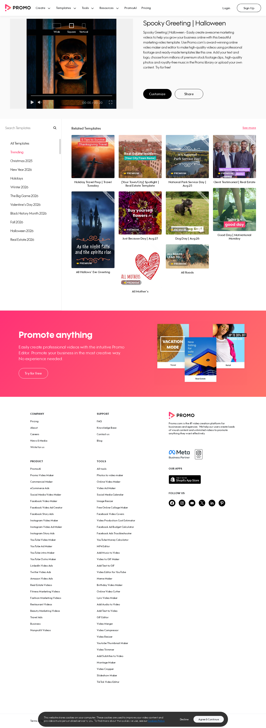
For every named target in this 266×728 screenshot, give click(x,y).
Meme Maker (104, 578)
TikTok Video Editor (108, 681)
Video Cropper (105, 669)
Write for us (37, 447)
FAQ (99, 421)
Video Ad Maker (106, 488)
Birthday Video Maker (109, 585)
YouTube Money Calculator (112, 539)
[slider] (31, 95)
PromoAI (130, 8)
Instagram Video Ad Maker (46, 526)
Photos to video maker (110, 475)
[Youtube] (192, 503)
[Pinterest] (222, 503)
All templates (19, 143)
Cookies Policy (156, 720)
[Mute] (40, 102)
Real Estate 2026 (22, 239)
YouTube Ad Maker (41, 546)
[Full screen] (111, 102)
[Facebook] (179, 454)
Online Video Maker (108, 481)
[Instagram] (198, 454)
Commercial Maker (41, 481)
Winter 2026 (19, 187)
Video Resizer (105, 636)
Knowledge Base (106, 427)
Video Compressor (107, 630)
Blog (99, 440)
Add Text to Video (107, 610)
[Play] (32, 102)
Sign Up (249, 8)
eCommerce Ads (39, 488)
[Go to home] (20, 8)
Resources (107, 8)
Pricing (146, 8)
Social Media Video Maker (45, 494)
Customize (157, 94)
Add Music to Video (108, 552)
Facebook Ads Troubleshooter (114, 533)
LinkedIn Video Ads (41, 565)
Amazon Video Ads (41, 578)
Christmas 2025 (21, 161)
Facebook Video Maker (43, 501)
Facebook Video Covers (110, 514)
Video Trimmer (105, 649)
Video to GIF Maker (108, 559)
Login (226, 8)
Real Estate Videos (41, 585)
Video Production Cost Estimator (116, 520)
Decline (184, 719)
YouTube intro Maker (42, 552)
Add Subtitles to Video (110, 656)
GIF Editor (102, 617)
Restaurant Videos (41, 604)
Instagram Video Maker (44, 520)
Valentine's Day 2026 (25, 204)
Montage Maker (106, 662)
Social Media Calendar (110, 494)
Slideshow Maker (107, 675)
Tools (85, 8)
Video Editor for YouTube (111, 572)
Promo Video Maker (42, 475)
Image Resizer (105, 501)
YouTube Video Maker (43, 539)
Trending (16, 152)
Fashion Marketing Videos (45, 597)
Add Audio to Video (108, 604)
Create (40, 8)
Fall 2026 (16, 222)
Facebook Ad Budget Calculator (115, 526)
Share (189, 94)
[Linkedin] (212, 503)
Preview (92, 152)
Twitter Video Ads (40, 572)
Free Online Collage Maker (112, 507)
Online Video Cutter (108, 591)
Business (35, 623)
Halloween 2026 (21, 231)
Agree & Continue (208, 719)
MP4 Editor (103, 546)
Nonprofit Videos (40, 630)
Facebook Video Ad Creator (46, 507)
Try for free (33, 373)
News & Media (38, 440)
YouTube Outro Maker (43, 559)
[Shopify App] (202, 479)
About (34, 427)
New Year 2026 (21, 169)
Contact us (103, 434)
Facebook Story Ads (42, 514)
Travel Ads (36, 617)
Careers (34, 434)
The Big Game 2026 (24, 196)
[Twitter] (202, 503)
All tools (102, 468)
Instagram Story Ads (42, 533)
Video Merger (105, 623)
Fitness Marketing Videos (45, 591)
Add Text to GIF (106, 565)
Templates (63, 8)
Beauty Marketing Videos (45, 610)
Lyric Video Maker (107, 597)
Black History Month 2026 (28, 213)
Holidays (16, 178)
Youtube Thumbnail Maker (112, 643)
